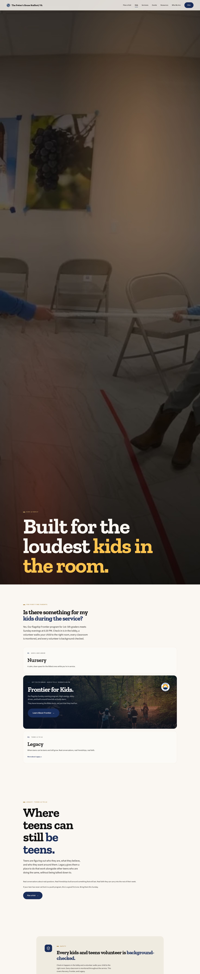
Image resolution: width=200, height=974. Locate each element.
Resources (164, 5)
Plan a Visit (127, 5)
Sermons (145, 5)
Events (154, 5)
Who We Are (176, 5)
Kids (136, 5)
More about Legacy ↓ (34, 757)
